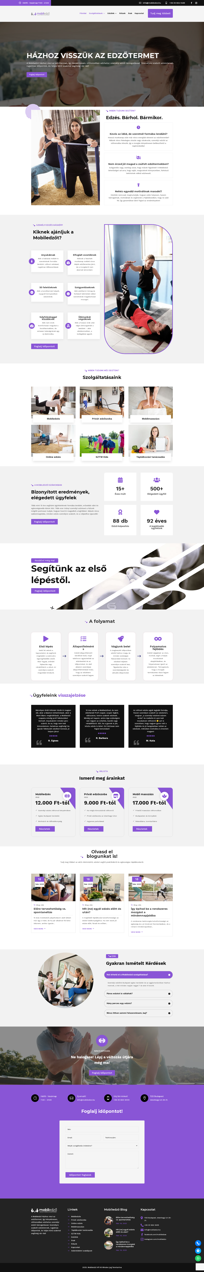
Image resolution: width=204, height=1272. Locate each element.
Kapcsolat (139, 13)
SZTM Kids (76, 1234)
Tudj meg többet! (160, 13)
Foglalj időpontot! (36, 75)
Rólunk (122, 13)
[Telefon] (198, 1243)
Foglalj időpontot (102, 1072)
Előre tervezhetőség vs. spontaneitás (50, 910)
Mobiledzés (76, 1217)
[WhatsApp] (198, 1258)
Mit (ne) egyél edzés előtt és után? (125, 1230)
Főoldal (83, 13)
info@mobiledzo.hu (152, 3)
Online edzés (77, 1223)
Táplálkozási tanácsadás (82, 1230)
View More (38, 929)
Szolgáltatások (96, 13)
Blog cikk (40, 905)
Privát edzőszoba (78, 1220)
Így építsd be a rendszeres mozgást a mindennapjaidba (125, 1244)
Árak (130, 13)
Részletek (44, 828)
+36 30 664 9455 (177, 3)
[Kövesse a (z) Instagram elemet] (196, 3)
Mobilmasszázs (77, 1227)
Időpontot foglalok (80, 1174)
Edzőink (111, 13)
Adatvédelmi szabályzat (81, 1251)
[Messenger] (198, 1251)
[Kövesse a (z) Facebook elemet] (191, 3)
